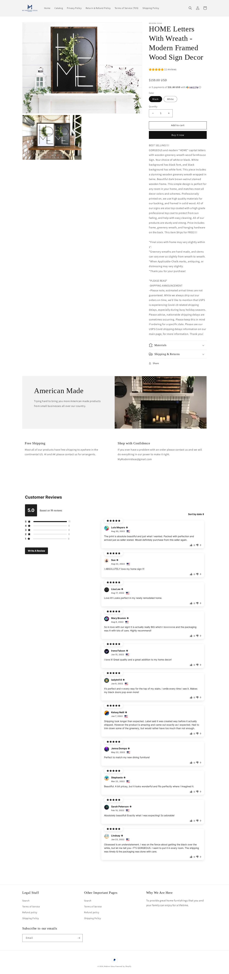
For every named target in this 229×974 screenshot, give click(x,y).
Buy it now (177, 135)
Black (155, 99)
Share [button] (156, 363)
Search (26, 900)
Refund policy (29, 912)
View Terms (122, 943)
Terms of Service (31, 906)
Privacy (134, 943)
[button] (190, 8)
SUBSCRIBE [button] (115, 956)
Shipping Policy (30, 918)
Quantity (153, 106)
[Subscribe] (78, 938)
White (170, 99)
